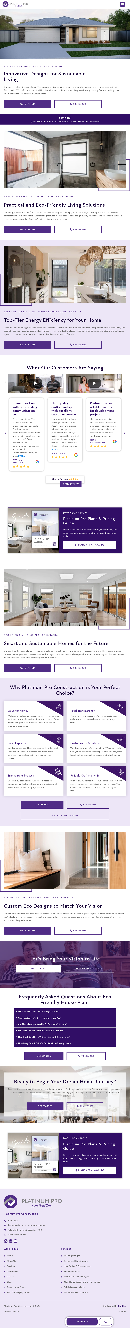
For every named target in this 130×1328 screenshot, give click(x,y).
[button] (122, 4)
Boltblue (122, 1306)
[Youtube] (15, 1241)
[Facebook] (5, 1241)
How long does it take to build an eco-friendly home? (44, 1043)
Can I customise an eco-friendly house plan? (39, 1018)
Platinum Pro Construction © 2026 (22, 1306)
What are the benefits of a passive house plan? (41, 1030)
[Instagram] (10, 1241)
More (16, 449)
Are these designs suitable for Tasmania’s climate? (42, 1024)
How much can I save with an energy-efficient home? (44, 1037)
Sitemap (122, 1311)
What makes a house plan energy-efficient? (39, 1011)
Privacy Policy (11, 1311)
